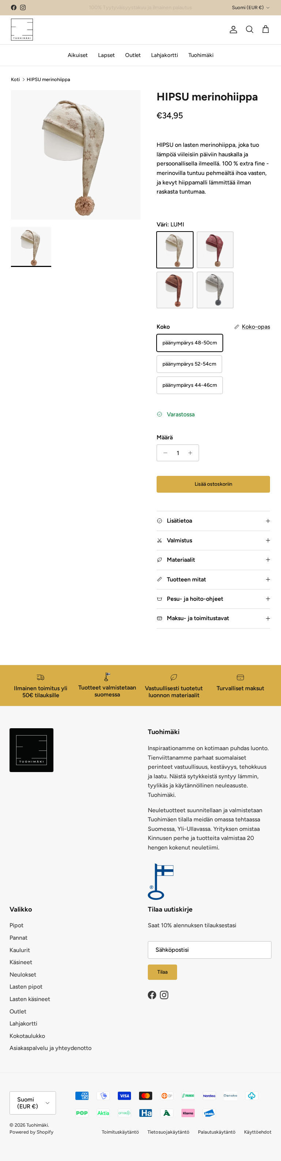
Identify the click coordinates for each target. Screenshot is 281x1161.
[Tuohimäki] (22, 30)
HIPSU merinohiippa (48, 79)
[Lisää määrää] (192, 453)
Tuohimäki (201, 55)
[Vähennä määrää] (163, 453)
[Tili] (232, 29)
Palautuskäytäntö (217, 1132)
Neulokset (23, 974)
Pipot (16, 925)
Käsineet (21, 962)
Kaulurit (20, 950)
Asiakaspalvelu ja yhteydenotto (50, 1047)
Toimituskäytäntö (120, 1132)
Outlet (133, 55)
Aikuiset (78, 55)
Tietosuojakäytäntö (168, 1132)
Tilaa (162, 972)
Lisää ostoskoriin (213, 484)
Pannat (18, 937)
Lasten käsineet (30, 999)
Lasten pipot (26, 986)
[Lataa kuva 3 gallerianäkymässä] (75, 154)
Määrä (165, 437)
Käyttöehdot (257, 1132)
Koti (15, 79)
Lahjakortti (164, 55)
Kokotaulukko (27, 1035)
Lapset (106, 55)
